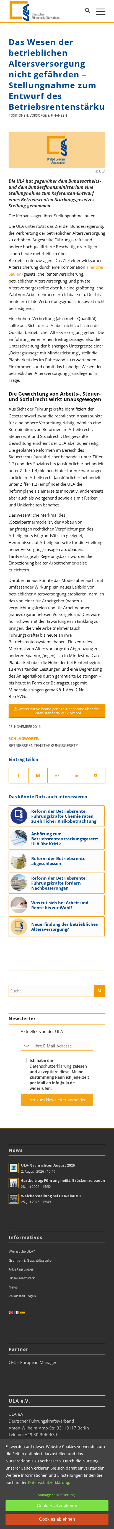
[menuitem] (84, 11)
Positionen (18, 115)
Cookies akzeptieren (57, 1505)
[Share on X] (38, 775)
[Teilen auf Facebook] (18, 775)
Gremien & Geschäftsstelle (30, 1260)
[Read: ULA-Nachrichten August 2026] (14, 1168)
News (13, 1287)
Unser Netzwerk (22, 1278)
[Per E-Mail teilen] (95, 775)
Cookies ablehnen (57, 1519)
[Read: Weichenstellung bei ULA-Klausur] (14, 1199)
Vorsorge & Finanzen (48, 115)
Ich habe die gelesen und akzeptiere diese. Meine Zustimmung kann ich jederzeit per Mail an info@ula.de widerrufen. (59, 1074)
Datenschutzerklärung (50, 1066)
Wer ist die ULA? (22, 1251)
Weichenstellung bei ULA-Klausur (51, 1195)
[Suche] (84, 11)
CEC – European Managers (33, 1362)
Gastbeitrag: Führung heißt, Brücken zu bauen (63, 1180)
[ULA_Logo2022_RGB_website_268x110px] (47, 11)
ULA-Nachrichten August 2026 (48, 1165)
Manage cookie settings (57, 1494)
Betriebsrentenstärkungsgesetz (43, 745)
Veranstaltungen (22, 1295)
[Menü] (97, 11)
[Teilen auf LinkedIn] (76, 775)
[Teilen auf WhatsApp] (57, 775)
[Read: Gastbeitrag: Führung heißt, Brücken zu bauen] (14, 1183)
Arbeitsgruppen (21, 1269)
